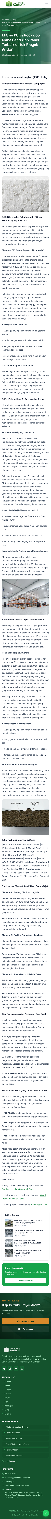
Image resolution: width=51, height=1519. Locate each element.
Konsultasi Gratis (39, 1204)
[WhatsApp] (22, 1368)
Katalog (7, 1414)
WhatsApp (9, 1482)
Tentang (7, 1390)
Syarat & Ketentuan (32, 1515)
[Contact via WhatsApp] (46, 1513)
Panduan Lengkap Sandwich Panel (18, 1189)
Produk (7, 1386)
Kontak (7, 1410)
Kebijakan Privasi (18, 1515)
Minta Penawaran (25, 1280)
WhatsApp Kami (27, 1321)
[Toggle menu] (46, 4)
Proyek (7, 1398)
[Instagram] (10, 1368)
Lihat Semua (10, 1461)
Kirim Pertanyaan (25, 1329)
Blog (14, 19)
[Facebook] (4, 1368)
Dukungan (8, 1406)
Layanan (7, 1394)
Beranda (5, 19)
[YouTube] (16, 1368)
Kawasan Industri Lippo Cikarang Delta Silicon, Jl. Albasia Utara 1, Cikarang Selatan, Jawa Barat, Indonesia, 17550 (25, 1495)
